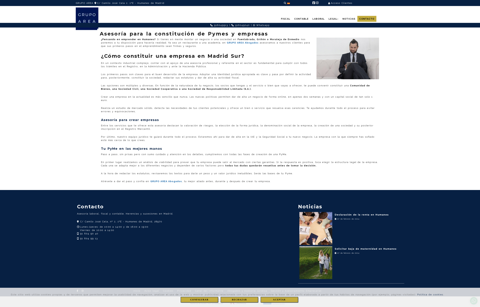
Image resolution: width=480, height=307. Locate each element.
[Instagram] (317, 3)
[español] (288, 3)
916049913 (220, 25)
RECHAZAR (239, 299)
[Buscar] (285, 3)
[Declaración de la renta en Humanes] (315, 228)
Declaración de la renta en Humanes (362, 214)
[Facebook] (313, 3)
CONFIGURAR (199, 299)
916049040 (242, 25)
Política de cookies (430, 294)
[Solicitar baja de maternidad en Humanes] (315, 262)
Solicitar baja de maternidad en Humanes (366, 249)
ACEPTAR (279, 299)
